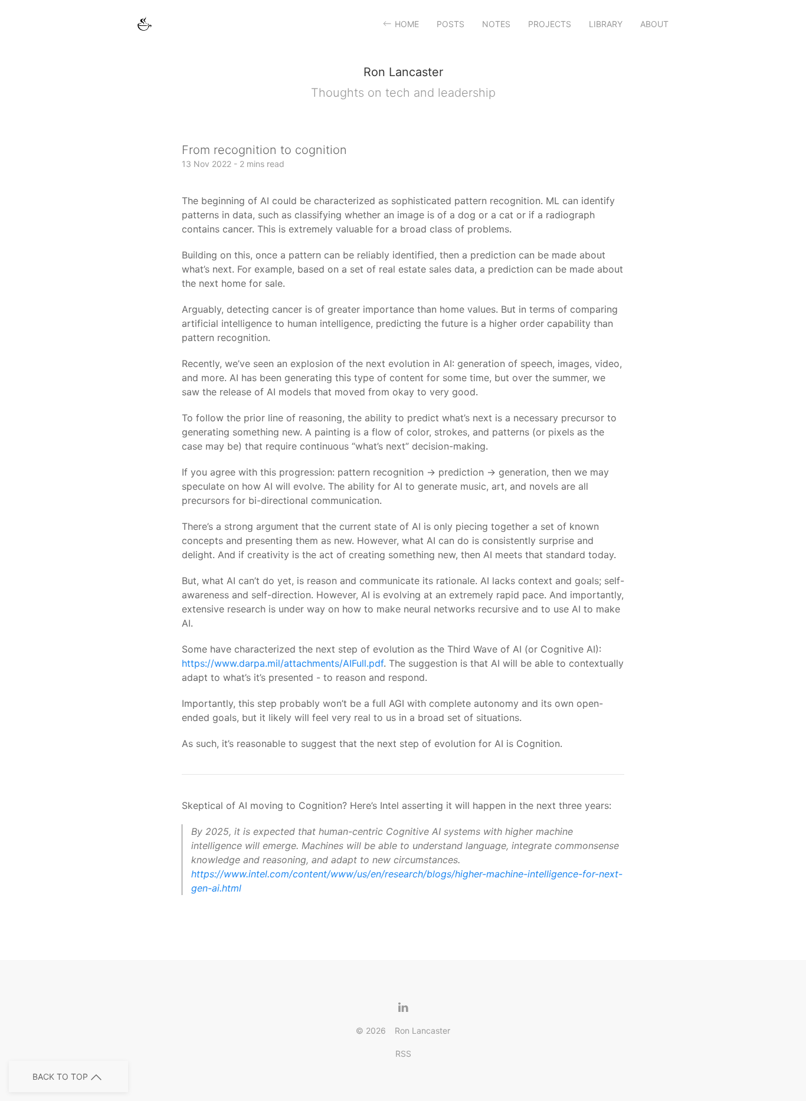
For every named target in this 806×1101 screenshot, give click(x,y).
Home (407, 24)
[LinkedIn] (398, 1007)
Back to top (60, 1076)
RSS (403, 1053)
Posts (450, 24)
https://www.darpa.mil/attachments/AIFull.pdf (283, 663)
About (654, 24)
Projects (549, 24)
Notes (496, 24)
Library (605, 24)
